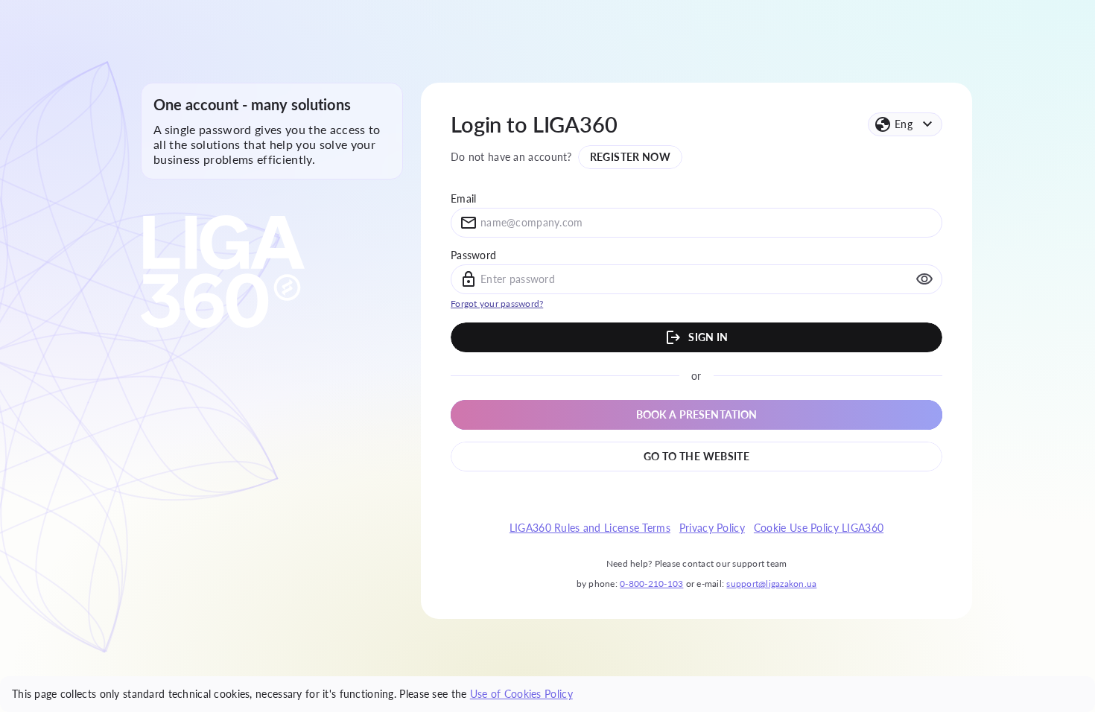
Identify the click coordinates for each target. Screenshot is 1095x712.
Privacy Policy (712, 528)
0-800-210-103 (651, 583)
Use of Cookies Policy (521, 693)
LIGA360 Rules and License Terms (590, 528)
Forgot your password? (497, 303)
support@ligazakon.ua (771, 583)
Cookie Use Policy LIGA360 (818, 528)
